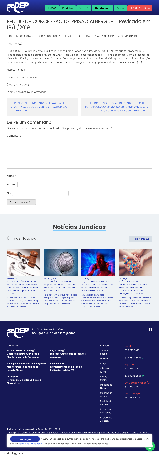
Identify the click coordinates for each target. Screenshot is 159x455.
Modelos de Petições (106, 403)
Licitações (66, 366)
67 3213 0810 (132, 350)
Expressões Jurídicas (106, 419)
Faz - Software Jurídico (23, 353)
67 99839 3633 (133, 357)
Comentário (15, 135)
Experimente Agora (140, 8)
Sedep (83, 8)
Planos (52, 8)
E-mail (12, 184)
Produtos (67, 8)
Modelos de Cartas (106, 386)
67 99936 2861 (133, 375)
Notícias (104, 358)
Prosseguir (25, 439)
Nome (11, 176)
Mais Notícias (140, 238)
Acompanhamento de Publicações (25, 366)
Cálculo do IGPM (105, 370)
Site (9, 193)
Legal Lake (68, 353)
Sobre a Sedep (104, 352)
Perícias (24, 379)
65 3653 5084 (132, 397)
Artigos (103, 363)
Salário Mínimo (103, 378)
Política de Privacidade (30, 443)
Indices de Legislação (105, 411)
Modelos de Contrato (106, 394)
